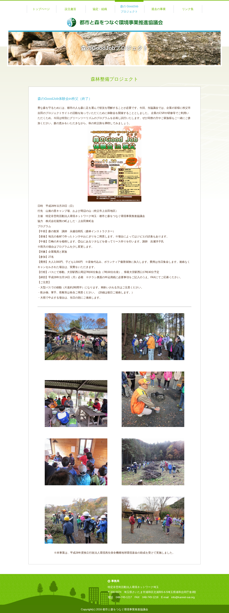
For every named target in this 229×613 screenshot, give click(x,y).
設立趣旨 (70, 9)
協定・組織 (100, 9)
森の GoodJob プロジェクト (129, 9)
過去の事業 (158, 9)
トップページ (41, 9)
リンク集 (188, 9)
